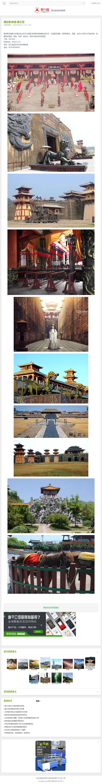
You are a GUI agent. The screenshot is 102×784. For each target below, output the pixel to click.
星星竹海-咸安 (56, 683)
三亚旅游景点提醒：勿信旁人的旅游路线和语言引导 (22, 718)
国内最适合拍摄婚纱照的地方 (14, 721)
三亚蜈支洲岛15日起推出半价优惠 (16, 712)
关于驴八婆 (62, 778)
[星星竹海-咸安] (57, 677)
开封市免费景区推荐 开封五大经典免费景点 (19, 724)
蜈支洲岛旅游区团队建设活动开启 (16, 715)
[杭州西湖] (12, 664)
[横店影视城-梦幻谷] (45, 662)
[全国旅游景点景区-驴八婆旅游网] (51, 10)
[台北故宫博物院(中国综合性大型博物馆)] (90, 660)
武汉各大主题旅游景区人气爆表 (15, 730)
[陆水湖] (23, 664)
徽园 (56, 670)
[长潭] (68, 664)
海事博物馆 (34, 683)
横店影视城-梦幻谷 (45, 669)
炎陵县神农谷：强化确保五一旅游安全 (17, 733)
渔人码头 (45, 683)
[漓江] (79, 664)
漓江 (78, 670)
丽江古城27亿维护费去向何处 (14, 706)
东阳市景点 (7, 25)
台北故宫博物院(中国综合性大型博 (90, 668)
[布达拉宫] (34, 664)
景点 (37, 778)
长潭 (67, 670)
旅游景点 (95, 3)
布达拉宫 (34, 670)
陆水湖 (23, 670)
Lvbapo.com (44, 781)
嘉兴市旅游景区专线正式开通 (14, 709)
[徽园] (57, 664)
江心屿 (68, 683)
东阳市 (51, 608)
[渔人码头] (45, 677)
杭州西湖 (12, 670)
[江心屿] (68, 677)
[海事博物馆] (34, 677)
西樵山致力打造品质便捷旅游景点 (16, 727)
